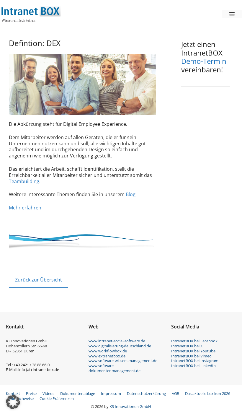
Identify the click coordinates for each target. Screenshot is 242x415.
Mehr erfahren (25, 207)
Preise (31, 393)
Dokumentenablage (77, 393)
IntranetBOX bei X (187, 346)
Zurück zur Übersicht (38, 279)
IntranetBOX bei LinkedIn (193, 365)
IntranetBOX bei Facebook (194, 341)
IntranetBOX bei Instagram (194, 360)
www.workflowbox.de (108, 351)
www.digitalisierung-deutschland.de (120, 346)
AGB (175, 393)
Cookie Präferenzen (57, 398)
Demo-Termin (203, 61)
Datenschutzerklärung (146, 393)
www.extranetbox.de (107, 356)
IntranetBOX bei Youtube (193, 351)
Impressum (111, 393)
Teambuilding (24, 181)
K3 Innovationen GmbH (130, 406)
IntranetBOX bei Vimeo (191, 356)
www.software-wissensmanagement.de (123, 360)
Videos (48, 393)
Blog (130, 194)
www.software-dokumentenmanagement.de (114, 368)
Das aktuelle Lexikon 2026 (207, 393)
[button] (13, 402)
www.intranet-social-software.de (117, 341)
